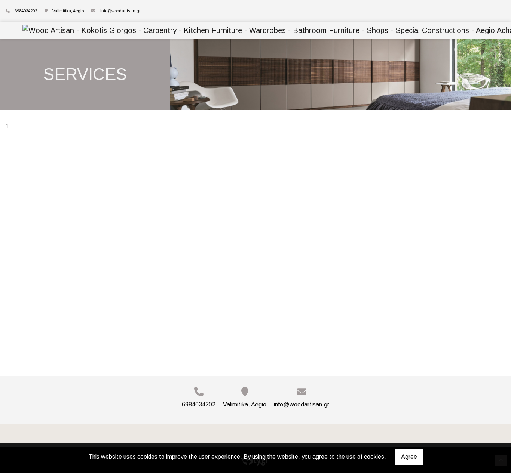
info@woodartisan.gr (120, 11)
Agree (409, 457)
